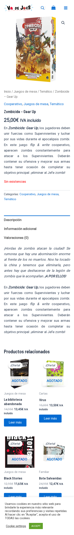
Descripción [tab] (13, 220)
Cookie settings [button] (16, 526)
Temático (46, 91)
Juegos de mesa (25, 91)
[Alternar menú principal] (65, 8)
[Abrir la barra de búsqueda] (43, 8)
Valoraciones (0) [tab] (16, 238)
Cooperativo (13, 104)
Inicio (7, 91)
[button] (63, 22)
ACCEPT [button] (35, 525)
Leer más (15, 422)
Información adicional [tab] (20, 229)
